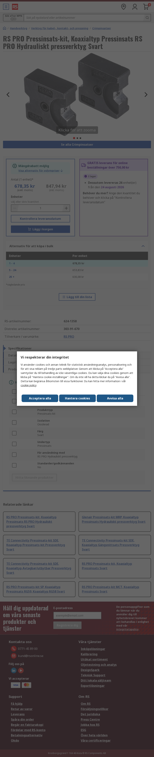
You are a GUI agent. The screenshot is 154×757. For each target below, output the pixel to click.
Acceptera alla (40, 398)
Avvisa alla (115, 398)
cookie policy (28, 385)
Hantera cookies (77, 398)
